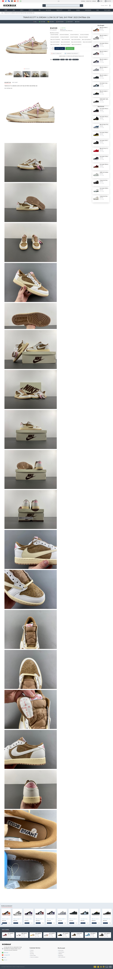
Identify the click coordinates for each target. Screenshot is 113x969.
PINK (70, 59)
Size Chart (15, 82)
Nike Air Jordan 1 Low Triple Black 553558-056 (104, 75)
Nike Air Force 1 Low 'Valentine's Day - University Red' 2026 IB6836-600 (104, 148)
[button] (5, 48)
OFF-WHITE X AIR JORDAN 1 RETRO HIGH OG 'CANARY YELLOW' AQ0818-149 (38, 933)
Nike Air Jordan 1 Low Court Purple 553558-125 (104, 59)
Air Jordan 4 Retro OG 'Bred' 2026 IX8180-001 (104, 108)
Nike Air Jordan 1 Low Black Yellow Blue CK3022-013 (104, 91)
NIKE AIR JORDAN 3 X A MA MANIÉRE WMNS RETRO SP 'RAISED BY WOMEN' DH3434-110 (24, 933)
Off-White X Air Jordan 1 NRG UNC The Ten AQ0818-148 (93, 933)
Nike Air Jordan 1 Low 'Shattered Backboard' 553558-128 (104, 27)
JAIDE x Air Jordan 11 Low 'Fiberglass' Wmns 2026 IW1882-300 (104, 172)
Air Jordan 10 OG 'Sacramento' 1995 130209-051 (104, 140)
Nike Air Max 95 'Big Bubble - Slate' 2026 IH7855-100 (104, 124)
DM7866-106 (75, 59)
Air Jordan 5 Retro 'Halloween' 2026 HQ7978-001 (104, 116)
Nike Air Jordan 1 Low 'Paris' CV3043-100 (104, 67)
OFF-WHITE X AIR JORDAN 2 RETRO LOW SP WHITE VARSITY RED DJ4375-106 (52, 933)
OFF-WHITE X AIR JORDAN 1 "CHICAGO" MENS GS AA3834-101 (11, 933)
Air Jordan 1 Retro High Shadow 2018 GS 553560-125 (104, 43)
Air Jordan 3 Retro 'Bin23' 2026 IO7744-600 (104, 164)
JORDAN (62, 59)
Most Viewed (5, 929)
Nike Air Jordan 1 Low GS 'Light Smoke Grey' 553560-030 (104, 35)
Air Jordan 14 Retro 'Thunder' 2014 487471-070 (104, 132)
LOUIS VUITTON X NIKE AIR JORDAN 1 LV (80, 933)
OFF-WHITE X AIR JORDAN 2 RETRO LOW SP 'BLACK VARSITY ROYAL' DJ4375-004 (66, 933)
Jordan (64, 29)
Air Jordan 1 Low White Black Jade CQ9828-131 (104, 83)
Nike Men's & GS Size (54, 32)
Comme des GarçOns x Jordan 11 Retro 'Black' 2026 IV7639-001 (104, 180)
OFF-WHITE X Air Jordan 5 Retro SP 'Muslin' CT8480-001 (107, 933)
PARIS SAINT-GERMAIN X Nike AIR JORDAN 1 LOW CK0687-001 (104, 99)
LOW (67, 59)
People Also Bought (6, 906)
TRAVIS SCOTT (56, 59)
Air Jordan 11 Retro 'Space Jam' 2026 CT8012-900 (104, 156)
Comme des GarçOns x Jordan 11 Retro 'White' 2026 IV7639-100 (104, 196)
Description (7, 82)
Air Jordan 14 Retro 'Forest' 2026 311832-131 (104, 188)
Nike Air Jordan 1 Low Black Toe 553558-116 (104, 51)
